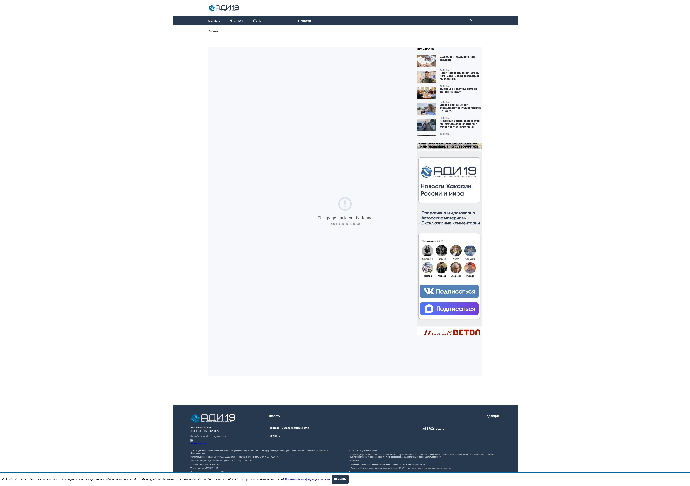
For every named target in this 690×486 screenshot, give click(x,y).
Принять (340, 479)
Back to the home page (345, 223)
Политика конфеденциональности (288, 427)
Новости (304, 21)
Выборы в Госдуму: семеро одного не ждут (458, 90)
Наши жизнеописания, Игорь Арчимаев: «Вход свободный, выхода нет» (459, 76)
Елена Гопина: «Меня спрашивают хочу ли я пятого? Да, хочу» (460, 108)
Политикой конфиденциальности (307, 479)
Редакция (492, 416)
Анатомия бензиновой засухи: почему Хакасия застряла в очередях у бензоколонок (460, 124)
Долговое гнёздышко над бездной (457, 58)
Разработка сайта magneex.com (208, 436)
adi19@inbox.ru (433, 428)
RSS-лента (274, 435)
